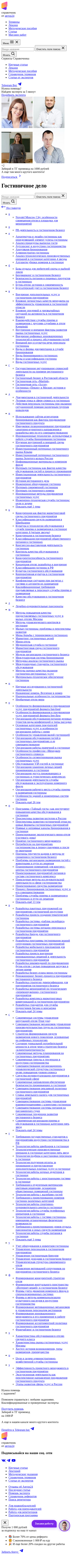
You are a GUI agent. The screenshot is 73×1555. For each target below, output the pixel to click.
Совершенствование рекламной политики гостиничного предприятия (41, 1090)
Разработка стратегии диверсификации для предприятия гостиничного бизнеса (42, 984)
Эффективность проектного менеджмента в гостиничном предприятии (42, 1370)
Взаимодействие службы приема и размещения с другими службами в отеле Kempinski (40, 323)
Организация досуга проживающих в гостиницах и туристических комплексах (41, 775)
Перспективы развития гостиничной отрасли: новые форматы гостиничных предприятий (43, 823)
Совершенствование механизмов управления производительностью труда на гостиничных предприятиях (43, 1027)
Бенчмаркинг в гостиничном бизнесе (38, 275)
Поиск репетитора (20, 1499)
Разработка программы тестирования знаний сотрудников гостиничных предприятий (43, 942)
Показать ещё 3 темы (28, 1239)
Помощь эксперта (19, 1493)
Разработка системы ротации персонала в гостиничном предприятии (41, 929)
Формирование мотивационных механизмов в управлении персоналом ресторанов (43, 1309)
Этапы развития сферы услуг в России (39, 1384)
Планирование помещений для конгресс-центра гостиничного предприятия (40, 868)
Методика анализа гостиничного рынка (40, 660)
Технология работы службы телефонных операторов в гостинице (40, 1212)
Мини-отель (23, 641)
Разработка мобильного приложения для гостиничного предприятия (40, 948)
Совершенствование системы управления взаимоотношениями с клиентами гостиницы (43, 1103)
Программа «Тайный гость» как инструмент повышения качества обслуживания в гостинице (42, 812)
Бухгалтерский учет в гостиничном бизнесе (42, 287)
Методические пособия (23, 28)
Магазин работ (17, 34)
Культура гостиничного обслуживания (39, 570)
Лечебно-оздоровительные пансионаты (39, 606)
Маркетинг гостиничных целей (35, 638)
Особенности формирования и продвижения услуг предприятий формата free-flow (43, 714)
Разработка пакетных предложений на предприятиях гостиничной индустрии (39, 910)
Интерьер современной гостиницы (37, 487)
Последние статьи (19, 1489)
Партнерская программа (23, 1515)
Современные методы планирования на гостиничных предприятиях (40, 1055)
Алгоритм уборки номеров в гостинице (40, 262)
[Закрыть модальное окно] (5, 1523)
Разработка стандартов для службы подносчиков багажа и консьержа (37, 1006)
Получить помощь (12, 1408)
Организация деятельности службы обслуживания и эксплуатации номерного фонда (41, 783)
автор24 (9, 15)
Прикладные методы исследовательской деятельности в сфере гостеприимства (40, 881)
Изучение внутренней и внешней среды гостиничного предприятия (40, 444)
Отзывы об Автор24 (21, 1486)
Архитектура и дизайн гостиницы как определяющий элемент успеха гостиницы (42, 238)
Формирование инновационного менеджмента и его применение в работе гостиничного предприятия (40, 1316)
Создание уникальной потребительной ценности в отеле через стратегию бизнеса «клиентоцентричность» (41, 1046)
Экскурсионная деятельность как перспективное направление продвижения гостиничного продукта (41, 1377)
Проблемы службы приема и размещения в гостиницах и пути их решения (42, 897)
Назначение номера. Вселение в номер (39, 693)
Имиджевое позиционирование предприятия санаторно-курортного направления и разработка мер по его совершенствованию (43, 429)
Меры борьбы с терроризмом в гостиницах (42, 635)
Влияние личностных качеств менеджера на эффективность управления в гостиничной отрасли (42, 304)
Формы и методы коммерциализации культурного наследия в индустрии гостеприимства (38, 1300)
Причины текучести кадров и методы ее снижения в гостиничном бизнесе (40, 855)
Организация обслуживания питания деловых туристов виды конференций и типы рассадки (44, 720)
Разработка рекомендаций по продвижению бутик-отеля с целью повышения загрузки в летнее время (42, 966)
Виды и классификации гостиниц (36, 358)
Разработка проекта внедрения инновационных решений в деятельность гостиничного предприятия (41, 956)
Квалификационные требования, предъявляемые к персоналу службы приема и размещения (44, 590)
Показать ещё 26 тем (28, 802)
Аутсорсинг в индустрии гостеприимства (41, 246)
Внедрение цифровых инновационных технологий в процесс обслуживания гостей (42, 338)
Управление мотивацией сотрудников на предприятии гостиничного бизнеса (40, 1270)
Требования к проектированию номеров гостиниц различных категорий (40, 1199)
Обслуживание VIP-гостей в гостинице (40, 763)
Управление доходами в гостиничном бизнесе (43, 1258)
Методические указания (23, 1474)
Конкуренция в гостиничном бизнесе (38, 535)
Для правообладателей (22, 1505)
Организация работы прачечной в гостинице (43, 747)
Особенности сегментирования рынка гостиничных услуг (39, 759)
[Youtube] (13, 1461)
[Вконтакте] (3, 1461)
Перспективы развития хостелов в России (41, 818)
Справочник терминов (22, 74)
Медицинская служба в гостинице (36, 644)
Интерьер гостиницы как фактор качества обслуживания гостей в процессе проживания (43, 469)
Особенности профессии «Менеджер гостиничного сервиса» (38, 752)
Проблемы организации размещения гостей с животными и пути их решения (43, 862)
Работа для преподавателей (25, 1508)
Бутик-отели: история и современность (39, 284)
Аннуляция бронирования (31, 249)
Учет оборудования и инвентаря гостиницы (42, 1245)
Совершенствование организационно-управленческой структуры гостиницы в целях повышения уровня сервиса (40, 1069)
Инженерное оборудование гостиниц (38, 484)
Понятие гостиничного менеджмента (38, 840)
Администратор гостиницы (32, 252)
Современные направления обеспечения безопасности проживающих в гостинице (41, 1083)
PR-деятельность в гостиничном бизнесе (40, 230)
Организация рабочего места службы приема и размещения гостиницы (43, 791)
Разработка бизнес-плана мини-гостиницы (41, 972)
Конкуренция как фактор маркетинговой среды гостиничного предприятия (40, 514)
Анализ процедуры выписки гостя (36, 242)
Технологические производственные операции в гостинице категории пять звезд (42, 1151)
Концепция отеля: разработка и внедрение (41, 564)
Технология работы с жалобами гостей (39, 1194)
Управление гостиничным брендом (37, 1255)
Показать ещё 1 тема (28, 506)
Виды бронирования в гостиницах (37, 355)
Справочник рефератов (23, 1496)
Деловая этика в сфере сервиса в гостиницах (43, 400)
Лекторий (14, 1470)
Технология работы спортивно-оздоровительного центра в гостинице (39, 1206)
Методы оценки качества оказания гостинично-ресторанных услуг (36, 672)
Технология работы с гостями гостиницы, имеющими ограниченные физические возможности (41, 1220)
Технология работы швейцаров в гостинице (42, 1146)
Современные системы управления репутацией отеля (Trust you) (37, 1019)
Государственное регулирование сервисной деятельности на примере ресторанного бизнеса (42, 371)
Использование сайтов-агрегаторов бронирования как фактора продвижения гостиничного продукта (40, 420)
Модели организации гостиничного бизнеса (42, 654)
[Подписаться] (20, 176)
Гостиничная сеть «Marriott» (32, 381)
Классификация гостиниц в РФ (35, 567)
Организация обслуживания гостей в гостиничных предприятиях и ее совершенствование (38, 741)
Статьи (13, 31)
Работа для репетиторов (23, 1512)
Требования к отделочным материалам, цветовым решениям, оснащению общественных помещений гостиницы (39, 1188)
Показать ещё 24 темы (29, 1011)
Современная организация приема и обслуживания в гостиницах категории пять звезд (42, 1124)
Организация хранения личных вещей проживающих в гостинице (39, 768)
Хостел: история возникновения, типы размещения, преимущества (39, 1350)
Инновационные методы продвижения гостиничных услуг (39, 495)
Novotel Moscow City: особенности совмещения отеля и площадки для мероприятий (37, 220)
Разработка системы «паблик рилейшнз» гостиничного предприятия (40, 923)
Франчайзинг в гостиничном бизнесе (38, 1329)
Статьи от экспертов (21, 77)
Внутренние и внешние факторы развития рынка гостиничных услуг (41, 331)
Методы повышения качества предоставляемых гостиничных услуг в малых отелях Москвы (39, 616)
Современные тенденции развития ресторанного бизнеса (37, 1116)
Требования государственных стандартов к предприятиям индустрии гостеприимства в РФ (42, 1140)
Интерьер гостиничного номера (35, 490)
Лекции (13, 25)
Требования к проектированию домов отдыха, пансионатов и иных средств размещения (44, 1228)
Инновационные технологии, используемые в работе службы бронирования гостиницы (44, 437)
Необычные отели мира (30, 699)
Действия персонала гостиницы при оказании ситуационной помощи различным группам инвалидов (44, 407)
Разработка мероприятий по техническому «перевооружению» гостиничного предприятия (41, 992)
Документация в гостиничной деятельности (42, 397)
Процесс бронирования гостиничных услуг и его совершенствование (43, 891)
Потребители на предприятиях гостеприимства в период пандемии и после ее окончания (42, 847)
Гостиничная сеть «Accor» (31, 384)
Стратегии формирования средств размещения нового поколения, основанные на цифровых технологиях (42, 1037)
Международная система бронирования (40, 657)
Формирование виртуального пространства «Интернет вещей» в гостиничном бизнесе (42, 1286)
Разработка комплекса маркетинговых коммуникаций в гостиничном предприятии (42, 1000)
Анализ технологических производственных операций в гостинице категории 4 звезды (43, 257)
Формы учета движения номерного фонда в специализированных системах (42, 1292)
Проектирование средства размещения (39, 885)
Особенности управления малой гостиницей (43, 734)
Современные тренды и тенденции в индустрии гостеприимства (38, 1061)
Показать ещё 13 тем (28, 901)
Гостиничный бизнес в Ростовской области (42, 378)
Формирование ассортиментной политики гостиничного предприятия (41, 1325)
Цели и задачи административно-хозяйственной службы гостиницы (37, 1360)
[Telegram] (8, 1461)
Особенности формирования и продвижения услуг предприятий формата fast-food (43, 707)
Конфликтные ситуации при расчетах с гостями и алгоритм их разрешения (39, 582)
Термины (14, 21)
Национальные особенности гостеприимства (43, 696)
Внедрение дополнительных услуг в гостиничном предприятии (38, 296)
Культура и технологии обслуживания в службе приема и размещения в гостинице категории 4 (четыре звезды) (41, 529)
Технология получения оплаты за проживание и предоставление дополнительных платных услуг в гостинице (43, 1165)
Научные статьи (18, 64)
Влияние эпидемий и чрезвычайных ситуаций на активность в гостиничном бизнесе (40, 313)
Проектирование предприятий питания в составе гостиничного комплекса (41, 875)
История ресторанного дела (32, 480)
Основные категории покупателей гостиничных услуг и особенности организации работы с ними (37, 728)
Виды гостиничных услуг (31, 361)
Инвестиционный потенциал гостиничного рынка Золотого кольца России (42, 457)
